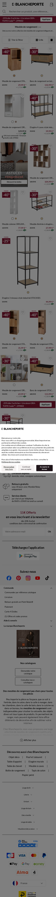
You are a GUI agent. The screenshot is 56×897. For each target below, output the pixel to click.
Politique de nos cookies (10, 462)
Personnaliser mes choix (9, 468)
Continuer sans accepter (26, 468)
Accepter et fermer (44, 468)
